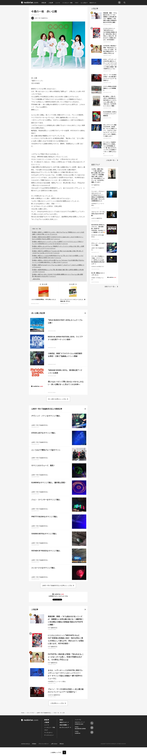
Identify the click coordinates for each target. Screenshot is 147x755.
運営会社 (62, 743)
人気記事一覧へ (111, 160)
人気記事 (51, 2)
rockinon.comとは (25, 743)
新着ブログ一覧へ (110, 286)
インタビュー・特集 (67, 2)
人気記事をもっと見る (57, 703)
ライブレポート (48, 732)
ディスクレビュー (49, 735)
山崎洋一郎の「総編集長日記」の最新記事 (46, 409)
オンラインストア (64, 727)
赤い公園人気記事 (38, 313)
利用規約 (34, 743)
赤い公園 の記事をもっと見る (57, 399)
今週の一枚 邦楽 (36, 228)
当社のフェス (92, 2)
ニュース (57, 2)
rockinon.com (29, 3)
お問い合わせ (54, 743)
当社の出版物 (63, 725)
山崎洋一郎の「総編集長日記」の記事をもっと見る (57, 585)
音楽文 (61, 719)
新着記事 (44, 2)
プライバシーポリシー (44, 743)
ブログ (76, 2)
